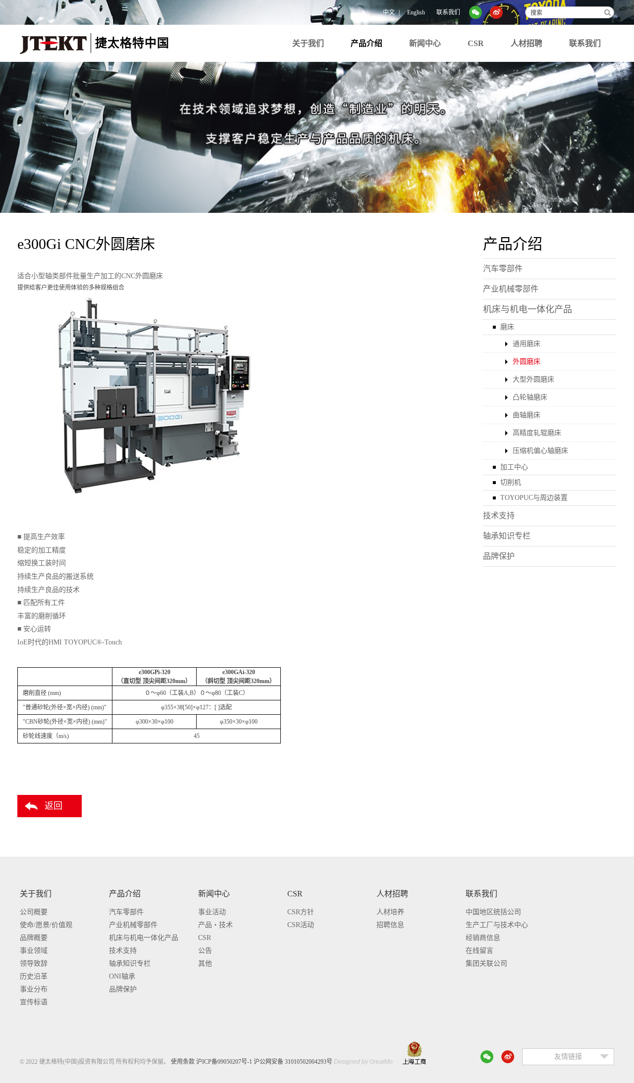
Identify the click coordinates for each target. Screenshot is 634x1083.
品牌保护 (499, 556)
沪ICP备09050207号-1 (224, 1061)
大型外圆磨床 (533, 379)
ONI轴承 (122, 976)
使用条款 (183, 1061)
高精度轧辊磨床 (537, 433)
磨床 (507, 327)
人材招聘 (526, 43)
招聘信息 (390, 925)
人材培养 (390, 912)
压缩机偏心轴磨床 (540, 450)
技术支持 (499, 515)
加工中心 (514, 467)
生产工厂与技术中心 (497, 925)
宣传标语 (34, 1002)
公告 (205, 950)
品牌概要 (34, 937)
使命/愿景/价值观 (46, 925)
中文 (389, 12)
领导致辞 (34, 963)
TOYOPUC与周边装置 (534, 497)
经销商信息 (483, 937)
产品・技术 (215, 925)
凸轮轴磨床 (530, 397)
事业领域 (34, 950)
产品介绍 (366, 43)
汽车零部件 (503, 268)
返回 (53, 806)
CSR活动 (300, 925)
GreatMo (381, 1061)
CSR (476, 43)
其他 (205, 963)
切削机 (510, 482)
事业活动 (212, 912)
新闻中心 (425, 43)
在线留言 (479, 950)
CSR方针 (300, 912)
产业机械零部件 (510, 289)
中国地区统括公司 (493, 912)
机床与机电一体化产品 (527, 309)
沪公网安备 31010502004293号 (293, 1061)
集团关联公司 (486, 963)
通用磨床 (526, 343)
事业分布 (34, 989)
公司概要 (34, 912)
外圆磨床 (526, 361)
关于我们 (308, 43)
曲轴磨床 (526, 415)
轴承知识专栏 (506, 536)
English (416, 12)
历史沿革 (34, 976)
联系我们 (448, 12)
